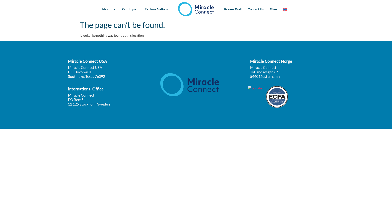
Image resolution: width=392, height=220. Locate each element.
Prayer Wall (233, 9)
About (106, 9)
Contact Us (256, 9)
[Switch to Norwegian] (285, 9)
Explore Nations (156, 9)
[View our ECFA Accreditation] (277, 97)
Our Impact (130, 9)
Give (273, 9)
